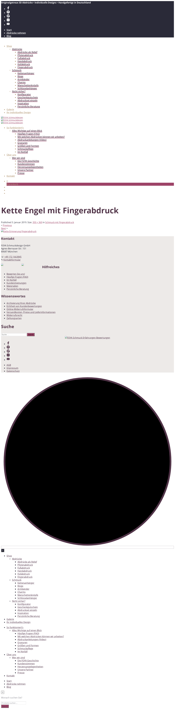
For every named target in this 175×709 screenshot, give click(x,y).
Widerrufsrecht (14, 315)
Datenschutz (13, 371)
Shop (9, 46)
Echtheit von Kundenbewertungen (24, 306)
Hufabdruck (24, 64)
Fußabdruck (24, 58)
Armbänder (24, 79)
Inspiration (23, 103)
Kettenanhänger (26, 73)
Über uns (11, 154)
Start (9, 29)
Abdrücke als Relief (27, 52)
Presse (21, 172)
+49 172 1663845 (12, 256)
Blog (9, 35)
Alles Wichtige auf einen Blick (27, 130)
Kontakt (11, 175)
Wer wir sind (18, 157)
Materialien (12, 285)
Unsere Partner (25, 169)
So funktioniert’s (15, 127)
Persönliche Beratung (29, 106)
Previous (7, 225)
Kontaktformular (12, 259)
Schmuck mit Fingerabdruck (59, 222)
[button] (7, 181)
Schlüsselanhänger (27, 88)
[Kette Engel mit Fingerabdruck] (18, 231)
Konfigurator (24, 94)
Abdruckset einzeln (27, 100)
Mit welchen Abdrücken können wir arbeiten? (41, 136)
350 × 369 (37, 222)
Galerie (10, 109)
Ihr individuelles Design (19, 112)
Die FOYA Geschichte (28, 160)
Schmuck (16, 70)
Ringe (20, 76)
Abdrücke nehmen (16, 32)
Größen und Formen (28, 145)
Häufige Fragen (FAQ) (29, 133)
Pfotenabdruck (25, 55)
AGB (9, 365)
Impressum (12, 368)
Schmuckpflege (25, 148)
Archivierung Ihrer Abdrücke (21, 303)
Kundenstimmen (26, 163)
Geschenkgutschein (28, 97)
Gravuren (22, 142)
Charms (22, 82)
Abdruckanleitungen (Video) (32, 139)
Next (3, 228)
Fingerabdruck (25, 67)
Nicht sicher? (18, 91)
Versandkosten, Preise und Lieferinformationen (31, 312)
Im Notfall (23, 151)
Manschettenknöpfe (28, 85)
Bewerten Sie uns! (16, 273)
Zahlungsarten (14, 318)
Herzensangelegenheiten (30, 166)
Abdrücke (17, 49)
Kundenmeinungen (16, 282)
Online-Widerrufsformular (20, 309)
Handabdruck (25, 61)
